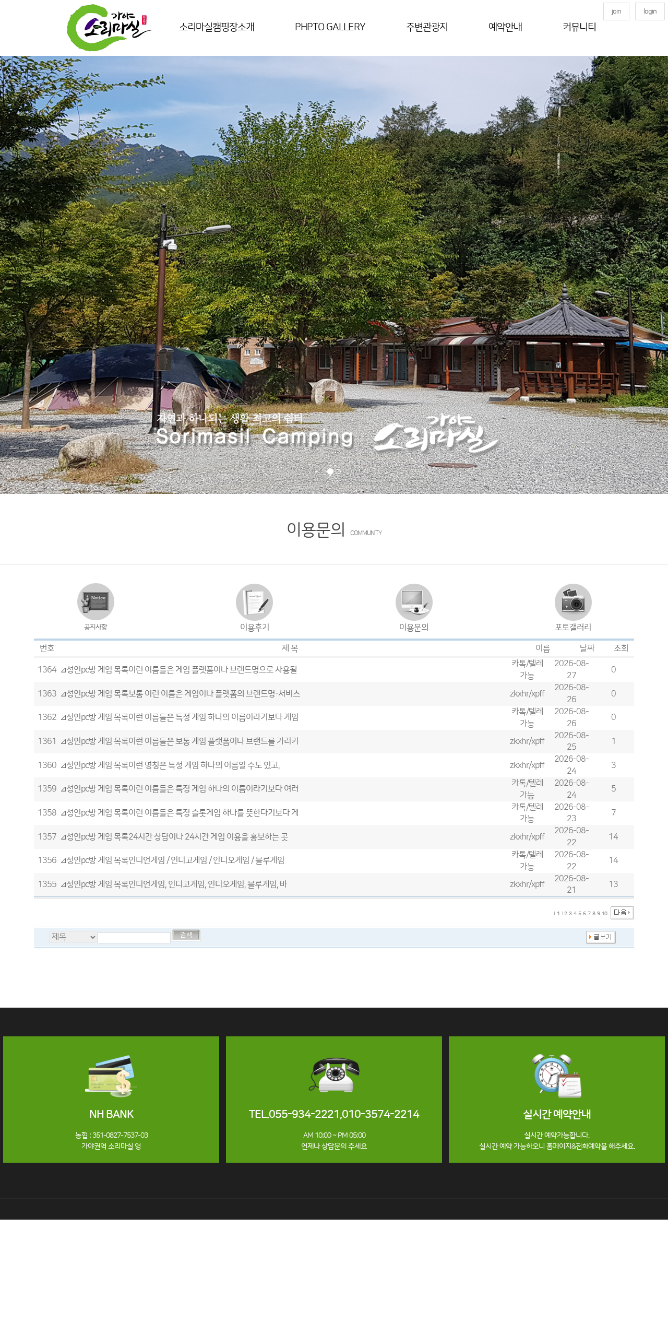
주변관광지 (427, 27)
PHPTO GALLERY (330, 27)
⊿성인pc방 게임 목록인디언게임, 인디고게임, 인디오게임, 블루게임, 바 (173, 884)
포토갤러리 (573, 627)
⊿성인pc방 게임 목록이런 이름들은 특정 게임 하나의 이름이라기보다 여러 (179, 789)
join (616, 11)
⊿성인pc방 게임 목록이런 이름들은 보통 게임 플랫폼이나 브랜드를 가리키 (179, 741)
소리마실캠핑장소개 (216, 27)
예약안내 (505, 27)
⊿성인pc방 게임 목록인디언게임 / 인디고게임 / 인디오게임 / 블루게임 (172, 860)
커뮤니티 (579, 27)
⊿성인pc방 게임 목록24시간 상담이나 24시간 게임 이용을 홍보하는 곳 (174, 837)
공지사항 (95, 627)
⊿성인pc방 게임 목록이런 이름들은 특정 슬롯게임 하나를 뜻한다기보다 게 (179, 813)
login (650, 11)
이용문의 (413, 627)
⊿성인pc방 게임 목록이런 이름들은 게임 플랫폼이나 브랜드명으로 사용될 (178, 670)
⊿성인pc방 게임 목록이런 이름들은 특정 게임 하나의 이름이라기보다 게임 (179, 717)
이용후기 (254, 627)
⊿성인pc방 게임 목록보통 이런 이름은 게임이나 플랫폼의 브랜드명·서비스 (180, 694)
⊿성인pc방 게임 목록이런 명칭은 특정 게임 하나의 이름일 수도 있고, (170, 765)
